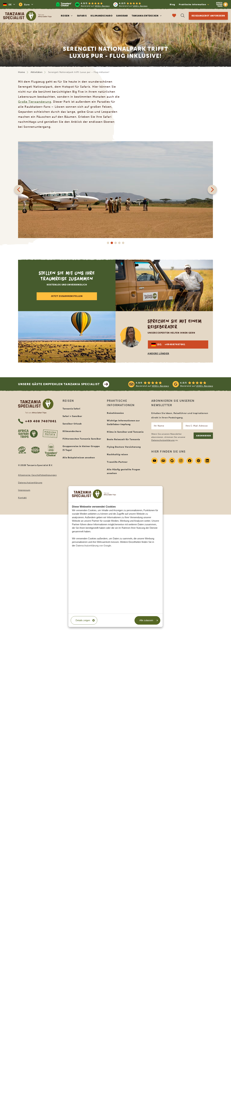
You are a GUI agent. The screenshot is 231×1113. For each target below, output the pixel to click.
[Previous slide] (18, 189)
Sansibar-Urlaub (72, 423)
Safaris (82, 15)
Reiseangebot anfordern (208, 15)
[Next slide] (212, 189)
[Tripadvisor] (163, 461)
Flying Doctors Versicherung (124, 447)
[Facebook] (190, 461)
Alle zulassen (146, 620)
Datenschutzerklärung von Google (93, 545)
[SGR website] (22, 450)
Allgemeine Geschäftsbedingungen (37, 475)
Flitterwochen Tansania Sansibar (82, 438)
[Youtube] (154, 461)
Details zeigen (83, 620)
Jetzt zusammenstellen (67, 296)
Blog (172, 4)
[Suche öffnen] (182, 16)
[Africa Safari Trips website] (28, 434)
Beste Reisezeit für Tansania (123, 439)
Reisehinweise (115, 413)
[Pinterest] (198, 461)
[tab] (108, 242)
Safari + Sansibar (72, 416)
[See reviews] (170, 384)
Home (21, 72)
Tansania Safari (71, 408)
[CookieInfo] (94, 494)
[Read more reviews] (102, 4)
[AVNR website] (35, 450)
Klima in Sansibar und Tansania (125, 432)
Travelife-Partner (117, 462)
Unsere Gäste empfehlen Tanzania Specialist (59, 384)
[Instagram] (181, 461)
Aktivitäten (36, 72)
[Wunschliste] (174, 16)
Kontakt (22, 497)
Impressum (24, 490)
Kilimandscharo (102, 15)
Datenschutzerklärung (30, 482)
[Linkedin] (207, 461)
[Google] (172, 461)
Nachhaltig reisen (117, 454)
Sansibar (122, 15)
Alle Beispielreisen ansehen (79, 457)
